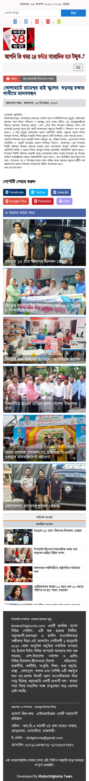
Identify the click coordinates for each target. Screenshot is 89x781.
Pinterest (44, 201)
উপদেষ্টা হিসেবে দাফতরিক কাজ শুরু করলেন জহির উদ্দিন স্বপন (55, 551)
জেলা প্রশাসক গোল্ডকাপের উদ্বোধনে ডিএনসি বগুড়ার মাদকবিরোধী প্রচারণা (39, 455)
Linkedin (62, 192)
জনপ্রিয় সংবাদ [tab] (44, 524)
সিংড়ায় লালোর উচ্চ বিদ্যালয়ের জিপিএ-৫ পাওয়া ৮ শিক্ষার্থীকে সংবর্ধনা (42, 308)
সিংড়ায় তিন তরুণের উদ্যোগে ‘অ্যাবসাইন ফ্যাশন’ (43, 359)
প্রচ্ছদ (13, 79)
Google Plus (17, 201)
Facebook (16, 192)
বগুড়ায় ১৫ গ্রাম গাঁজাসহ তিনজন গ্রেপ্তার (36, 261)
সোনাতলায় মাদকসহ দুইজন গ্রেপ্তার (32, 506)
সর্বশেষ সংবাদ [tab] (44, 517)
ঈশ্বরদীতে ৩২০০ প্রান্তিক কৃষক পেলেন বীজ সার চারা (41, 406)
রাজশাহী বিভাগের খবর (40, 79)
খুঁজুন (73, 13)
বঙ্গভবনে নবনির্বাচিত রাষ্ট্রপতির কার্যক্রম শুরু (57, 570)
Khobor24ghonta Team (55, 776)
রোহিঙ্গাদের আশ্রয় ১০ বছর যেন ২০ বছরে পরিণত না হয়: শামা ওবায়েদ (58, 589)
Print (66, 201)
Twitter (40, 192)
